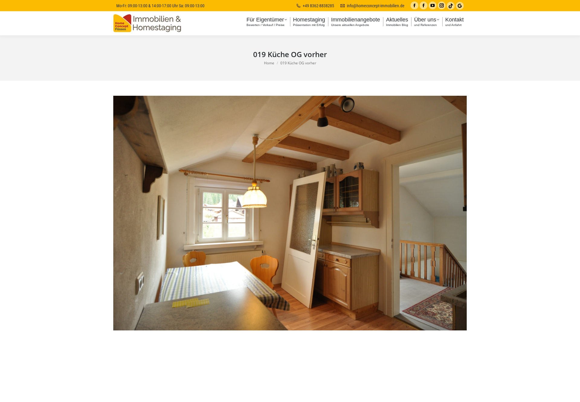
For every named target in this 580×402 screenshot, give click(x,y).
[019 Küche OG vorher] (290, 213)
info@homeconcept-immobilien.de (375, 5)
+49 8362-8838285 (318, 5)
